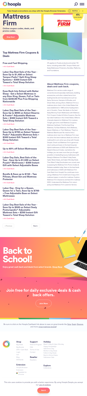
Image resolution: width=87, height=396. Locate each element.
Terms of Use (34, 349)
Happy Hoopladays (50, 346)
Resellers (33, 360)
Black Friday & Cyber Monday (54, 344)
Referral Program (36, 344)
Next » (35, 226)
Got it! (43, 390)
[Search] (76, 4)
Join (17, 354)
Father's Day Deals (50, 353)
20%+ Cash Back (22, 349)
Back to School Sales (51, 355)
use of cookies (45, 384)
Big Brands (20, 347)
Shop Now (57, 267)
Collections (47, 368)
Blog (17, 357)
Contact (32, 352)
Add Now (75, 11)
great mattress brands (47, 326)
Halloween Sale (49, 357)
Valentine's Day (49, 348)
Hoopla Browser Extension (22, 368)
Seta (69, 324)
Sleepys (80, 324)
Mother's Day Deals (50, 351)
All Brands (19, 359)
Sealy (74, 324)
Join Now (43, 303)
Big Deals (19, 344)
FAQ (31, 347)
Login (18, 352)
